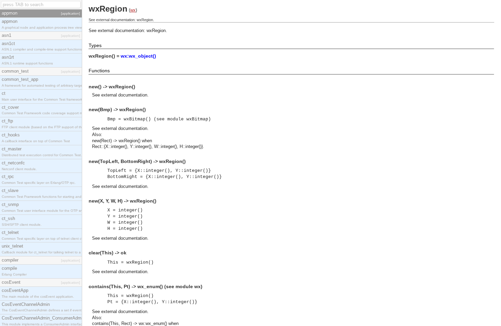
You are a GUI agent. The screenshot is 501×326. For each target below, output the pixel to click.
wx (133, 10)
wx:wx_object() (138, 56)
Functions (99, 70)
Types (95, 45)
